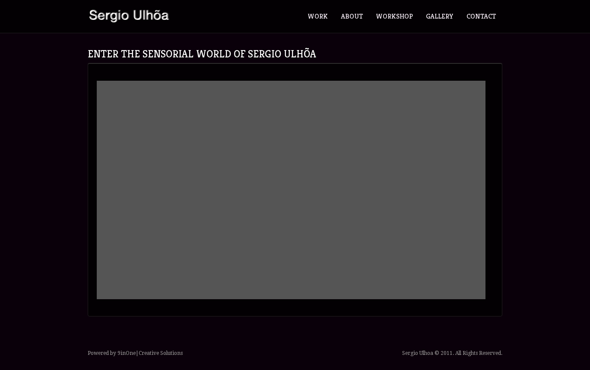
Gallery (440, 16)
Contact (481, 16)
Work (318, 16)
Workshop (394, 16)
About (352, 16)
